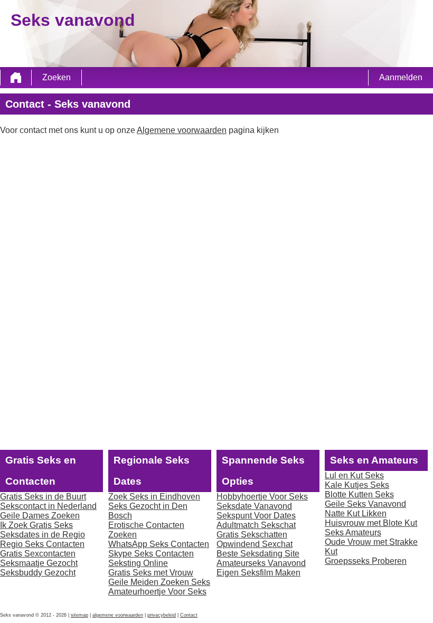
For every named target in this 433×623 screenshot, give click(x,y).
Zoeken (56, 77)
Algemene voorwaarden (182, 130)
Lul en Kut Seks (354, 475)
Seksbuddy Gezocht (38, 572)
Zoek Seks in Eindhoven (154, 496)
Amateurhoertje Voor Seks (157, 591)
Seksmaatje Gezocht (39, 563)
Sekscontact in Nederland (48, 506)
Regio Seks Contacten (42, 544)
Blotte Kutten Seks (359, 494)
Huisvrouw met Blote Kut (371, 522)
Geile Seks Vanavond (365, 503)
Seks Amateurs (353, 532)
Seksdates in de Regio (42, 534)
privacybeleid (161, 615)
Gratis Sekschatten (251, 534)
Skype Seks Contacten (151, 553)
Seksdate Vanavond (254, 506)
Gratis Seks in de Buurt (43, 496)
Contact (188, 615)
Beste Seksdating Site (257, 553)
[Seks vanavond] (16, 78)
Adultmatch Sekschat (256, 525)
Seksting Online (138, 563)
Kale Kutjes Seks (357, 484)
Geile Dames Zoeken (40, 515)
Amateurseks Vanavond (261, 563)
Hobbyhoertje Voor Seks (262, 496)
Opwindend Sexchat (254, 544)
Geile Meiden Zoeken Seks (159, 582)
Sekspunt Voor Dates (256, 515)
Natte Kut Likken (356, 513)
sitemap (79, 615)
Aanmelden (400, 77)
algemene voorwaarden (117, 615)
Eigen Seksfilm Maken (258, 572)
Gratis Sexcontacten (38, 553)
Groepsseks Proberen (366, 560)
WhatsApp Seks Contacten (158, 544)
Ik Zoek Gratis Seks (36, 525)
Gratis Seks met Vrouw (150, 572)
